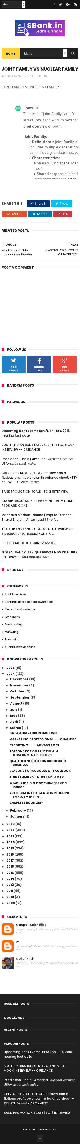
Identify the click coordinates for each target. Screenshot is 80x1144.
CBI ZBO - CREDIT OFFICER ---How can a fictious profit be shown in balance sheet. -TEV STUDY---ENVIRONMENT (39, 477)
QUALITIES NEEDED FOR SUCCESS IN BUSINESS (37, 763)
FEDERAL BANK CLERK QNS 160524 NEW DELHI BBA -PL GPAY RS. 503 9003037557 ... (39, 554)
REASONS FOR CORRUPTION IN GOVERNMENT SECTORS (33, 753)
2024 (11, 674)
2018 (10, 854)
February (18, 810)
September (20, 697)
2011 (10, 891)
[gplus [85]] (68, 4)
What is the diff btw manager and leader (38, 785)
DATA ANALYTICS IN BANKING (33, 733)
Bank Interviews (15, 594)
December (19, 679)
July (14, 709)
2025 (10, 668)
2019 (10, 848)
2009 (11, 903)
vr (17, 942)
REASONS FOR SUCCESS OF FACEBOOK (40, 771)
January (17, 816)
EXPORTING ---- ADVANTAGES (34, 745)
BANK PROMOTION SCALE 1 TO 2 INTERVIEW (35, 491)
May (14, 715)
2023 (10, 824)
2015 (10, 873)
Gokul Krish (25, 959)
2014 (10, 879)
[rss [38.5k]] (75, 4)
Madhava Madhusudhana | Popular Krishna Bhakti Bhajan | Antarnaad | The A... (37, 517)
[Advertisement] (40, 305)
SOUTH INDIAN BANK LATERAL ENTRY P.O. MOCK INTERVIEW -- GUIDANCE (38, 447)
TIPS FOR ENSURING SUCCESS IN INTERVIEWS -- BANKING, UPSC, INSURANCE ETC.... (38, 531)
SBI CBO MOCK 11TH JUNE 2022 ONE (29, 543)
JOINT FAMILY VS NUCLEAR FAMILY (36, 777)
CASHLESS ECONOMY (26, 802)
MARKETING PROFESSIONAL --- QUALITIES (42, 739)
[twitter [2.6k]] (61, 4)
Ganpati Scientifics (31, 925)
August (16, 703)
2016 (10, 866)
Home (10, 53)
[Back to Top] (40, 1138)
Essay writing (14, 624)
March (16, 728)
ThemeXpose (48, 1129)
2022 (10, 830)
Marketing (11, 632)
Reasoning (12, 639)
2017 (10, 860)
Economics (12, 617)
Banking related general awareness (29, 602)
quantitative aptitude (20, 647)
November (19, 685)
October (17, 691)
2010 (10, 897)
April (14, 721)
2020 (11, 842)
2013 (10, 885)
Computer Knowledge (20, 609)
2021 (10, 836)
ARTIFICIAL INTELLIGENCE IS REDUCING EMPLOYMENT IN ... (40, 795)
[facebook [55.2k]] (54, 4)
